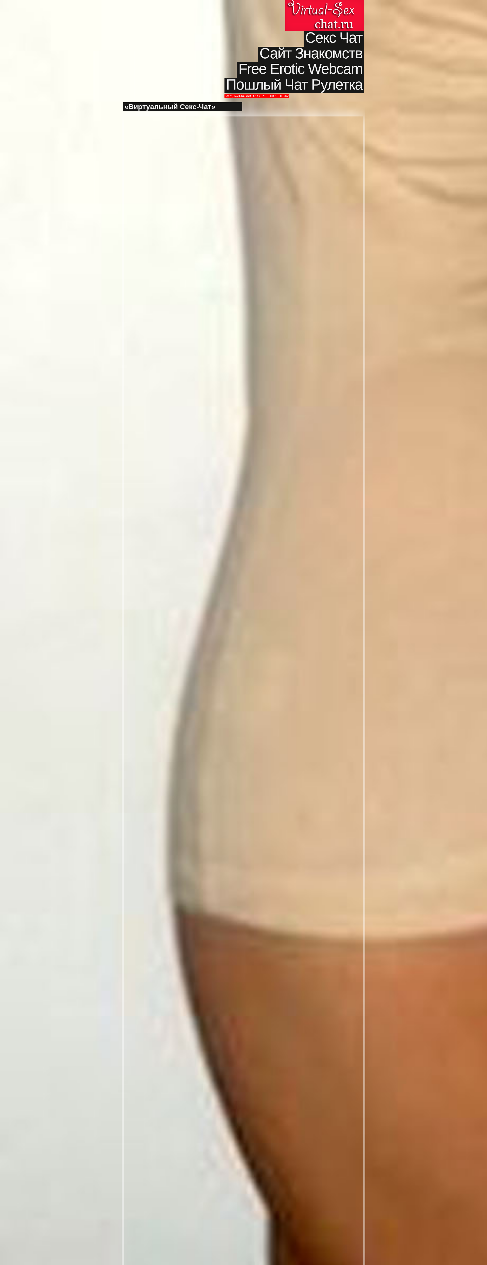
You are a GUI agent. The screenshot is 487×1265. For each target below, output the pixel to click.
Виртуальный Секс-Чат (324, 15)
